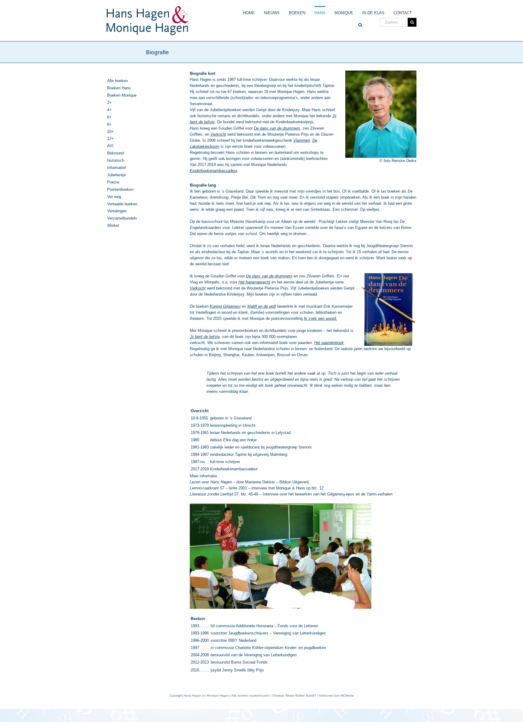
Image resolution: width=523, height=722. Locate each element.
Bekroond (115, 153)
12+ (110, 138)
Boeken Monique (122, 95)
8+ (109, 124)
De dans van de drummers (269, 276)
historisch (115, 160)
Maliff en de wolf (261, 306)
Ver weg (114, 196)
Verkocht (198, 288)
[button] (360, 23)
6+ (109, 117)
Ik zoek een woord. (320, 318)
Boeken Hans (119, 88)
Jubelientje (116, 175)
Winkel (113, 225)
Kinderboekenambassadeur (213, 170)
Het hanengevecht (254, 282)
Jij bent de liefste (205, 336)
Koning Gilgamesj (225, 306)
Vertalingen (117, 211)
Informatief (116, 167)
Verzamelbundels (122, 218)
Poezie (113, 182)
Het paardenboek (329, 342)
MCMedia (347, 695)
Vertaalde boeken (122, 204)
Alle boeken (117, 80)
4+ (109, 110)
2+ (109, 102)
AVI (110, 146)
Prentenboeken (120, 189)
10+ (110, 131)
